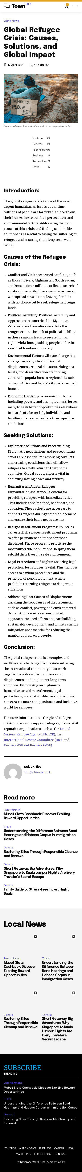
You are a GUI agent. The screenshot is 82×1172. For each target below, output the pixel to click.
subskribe (41, 65)
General (9, 847)
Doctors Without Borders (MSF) (28, 745)
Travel (7, 826)
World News (11, 21)
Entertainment (13, 810)
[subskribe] (13, 773)
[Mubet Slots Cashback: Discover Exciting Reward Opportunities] (22, 943)
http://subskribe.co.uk (37, 772)
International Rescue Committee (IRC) (33, 740)
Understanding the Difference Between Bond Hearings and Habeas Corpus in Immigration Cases (40, 835)
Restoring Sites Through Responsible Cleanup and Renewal (21, 1023)
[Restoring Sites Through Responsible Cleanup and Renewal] (22, 999)
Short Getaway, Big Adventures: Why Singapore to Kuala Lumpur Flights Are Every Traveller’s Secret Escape (39, 873)
